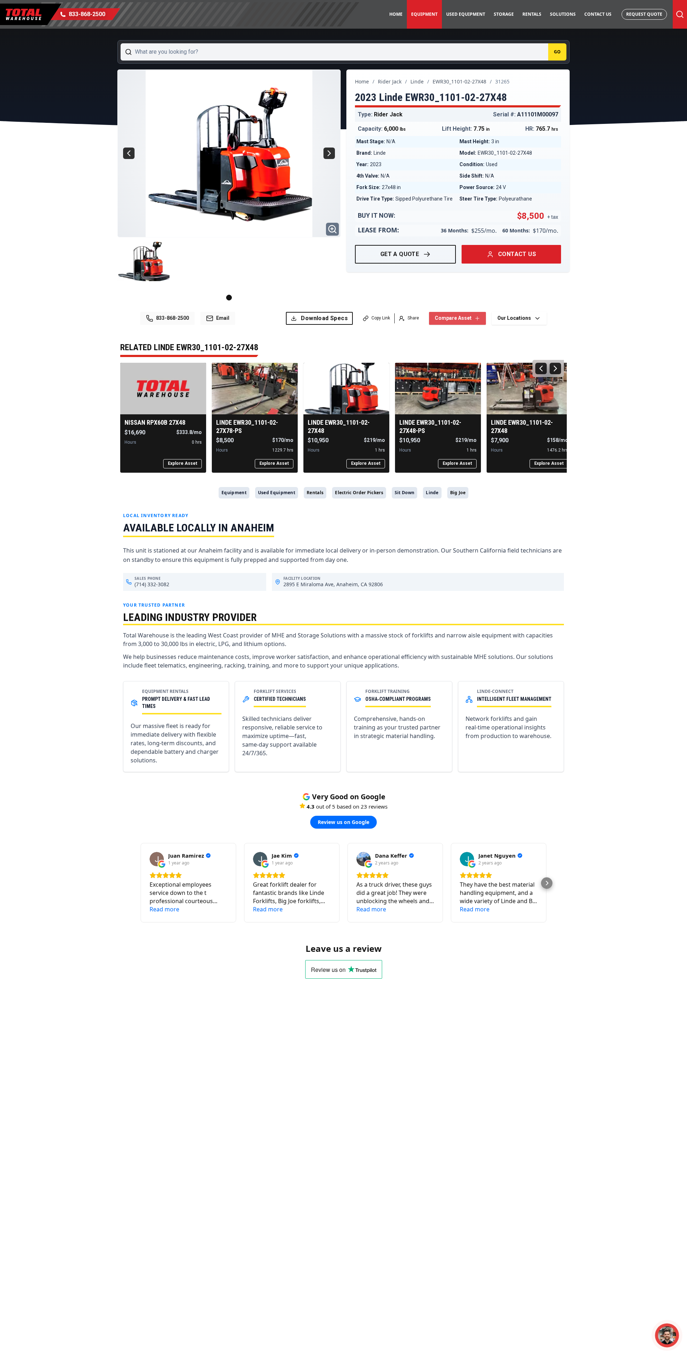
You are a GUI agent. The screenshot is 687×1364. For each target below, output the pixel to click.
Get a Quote (399, 254)
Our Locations (514, 318)
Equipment (424, 14)
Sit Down (404, 493)
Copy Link (380, 317)
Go (557, 52)
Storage (504, 14)
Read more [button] (164, 909)
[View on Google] (157, 859)
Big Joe (458, 493)
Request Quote (644, 14)
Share (413, 317)
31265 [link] (502, 81)
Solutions (563, 14)
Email (222, 318)
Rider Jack (389, 81)
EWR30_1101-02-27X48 (459, 81)
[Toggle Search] (680, 14)
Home (396, 14)
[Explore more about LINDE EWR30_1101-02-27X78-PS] (255, 388)
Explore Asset (182, 463)
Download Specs (324, 318)
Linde (417, 81)
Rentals (531, 14)
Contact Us (598, 14)
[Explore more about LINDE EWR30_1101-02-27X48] (346, 388)
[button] (140, 883)
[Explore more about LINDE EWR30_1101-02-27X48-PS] (438, 388)
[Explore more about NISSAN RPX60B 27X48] (163, 388)
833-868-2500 (172, 318)
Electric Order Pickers (359, 493)
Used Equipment (465, 14)
